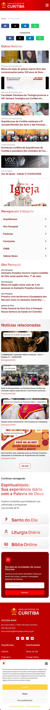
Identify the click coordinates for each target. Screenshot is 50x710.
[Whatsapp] (27, 638)
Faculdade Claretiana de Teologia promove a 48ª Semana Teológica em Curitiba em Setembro (24, 98)
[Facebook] (17, 638)
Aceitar (25, 687)
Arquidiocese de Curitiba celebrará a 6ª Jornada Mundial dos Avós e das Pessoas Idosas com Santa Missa (23, 124)
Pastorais (8, 234)
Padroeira (5, 657)
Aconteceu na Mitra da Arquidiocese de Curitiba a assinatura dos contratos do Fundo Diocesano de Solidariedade (24, 150)
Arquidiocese (10, 219)
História (4, 651)
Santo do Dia (32, 651)
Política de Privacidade (16, 706)
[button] (46, 663)
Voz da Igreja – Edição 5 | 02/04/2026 (21, 174)
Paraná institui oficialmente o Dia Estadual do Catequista (24, 422)
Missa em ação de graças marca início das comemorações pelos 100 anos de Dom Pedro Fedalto (23, 72)
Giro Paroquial (10, 226)
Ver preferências (25, 700)
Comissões (9, 241)
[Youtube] (32, 638)
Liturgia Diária (32, 657)
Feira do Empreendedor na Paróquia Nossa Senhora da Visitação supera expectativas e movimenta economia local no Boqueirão (23, 390)
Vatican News (10, 256)
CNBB (6, 248)
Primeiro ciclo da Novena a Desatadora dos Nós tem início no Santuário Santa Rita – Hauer (24, 299)
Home (3, 18)
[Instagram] (22, 638)
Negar (25, 694)
